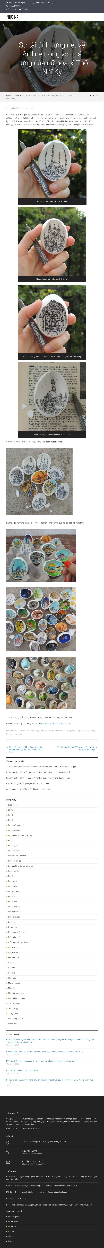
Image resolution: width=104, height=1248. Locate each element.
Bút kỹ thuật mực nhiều (55, 731)
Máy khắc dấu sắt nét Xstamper (37, 789)
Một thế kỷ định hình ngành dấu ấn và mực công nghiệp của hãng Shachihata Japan (41, 1061)
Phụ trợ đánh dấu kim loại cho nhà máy (22, 1070)
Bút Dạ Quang (14, 830)
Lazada (11, 1241)
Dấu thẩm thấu (14, 937)
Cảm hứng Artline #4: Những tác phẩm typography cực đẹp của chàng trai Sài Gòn (26, 749)
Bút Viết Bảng (14, 912)
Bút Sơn (11, 876)
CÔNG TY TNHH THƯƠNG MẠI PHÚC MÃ (22, 1128)
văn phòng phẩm (16, 734)
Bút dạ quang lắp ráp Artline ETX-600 (34, 783)
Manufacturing (14, 983)
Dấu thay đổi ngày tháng (18, 942)
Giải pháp (12, 963)
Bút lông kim (13, 851)
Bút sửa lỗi (12, 886)
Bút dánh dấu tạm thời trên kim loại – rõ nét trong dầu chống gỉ (49, 767)
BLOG (18, 95)
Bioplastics (13, 805)
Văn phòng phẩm (37, 731)
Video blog (13, 1024)
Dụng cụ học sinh (15, 947)
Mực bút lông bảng (16, 993)
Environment (13, 957)
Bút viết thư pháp (15, 917)
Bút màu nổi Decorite (17, 856)
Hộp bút (11, 968)
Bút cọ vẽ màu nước (16, 825)
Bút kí (10, 840)
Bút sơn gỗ (12, 881)
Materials (12, 988)
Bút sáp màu (13, 871)
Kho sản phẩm (14, 1217)
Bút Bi (10, 815)
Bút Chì (11, 820)
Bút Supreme (14, 891)
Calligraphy (13, 927)
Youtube (24, 9)
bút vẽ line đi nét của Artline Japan (55, 723)
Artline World (13, 1222)
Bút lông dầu (13, 845)
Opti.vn (11, 1231)
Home (8, 95)
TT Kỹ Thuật (13, 1013)
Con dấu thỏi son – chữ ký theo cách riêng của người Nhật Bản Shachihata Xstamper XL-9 (44, 1051)
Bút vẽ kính (12, 901)
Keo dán (11, 973)
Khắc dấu (12, 978)
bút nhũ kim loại (14, 861)
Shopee (11, 1236)
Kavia (8, 772)
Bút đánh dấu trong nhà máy (20, 835)
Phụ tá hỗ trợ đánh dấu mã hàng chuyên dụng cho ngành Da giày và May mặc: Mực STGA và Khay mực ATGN (49, 1205)
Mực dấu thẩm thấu (16, 998)
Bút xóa (11, 922)
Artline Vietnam (14, 1226)
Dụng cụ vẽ (27, 731)
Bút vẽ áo (12, 896)
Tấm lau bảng (14, 1003)
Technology (13, 1008)
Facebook (11, 9)
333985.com (11, 767)
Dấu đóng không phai (17, 932)
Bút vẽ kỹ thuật (16, 731)
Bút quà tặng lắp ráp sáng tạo (20, 866)
